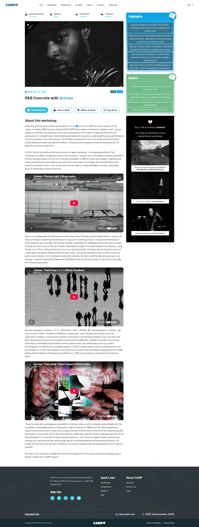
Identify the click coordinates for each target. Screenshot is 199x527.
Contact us (131, 487)
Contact (100, 5)
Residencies (66, 5)
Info (41, 5)
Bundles (79, 5)
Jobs (128, 491)
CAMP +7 (104, 491)
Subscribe (113, 5)
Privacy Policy (169, 523)
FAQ (102, 495)
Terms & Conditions (153, 523)
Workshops (51, 5)
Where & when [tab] (88, 110)
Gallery (90, 5)
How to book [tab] (63, 110)
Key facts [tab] (112, 110)
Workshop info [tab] (38, 110)
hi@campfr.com (127, 514)
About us (130, 482)
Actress (72, 126)
